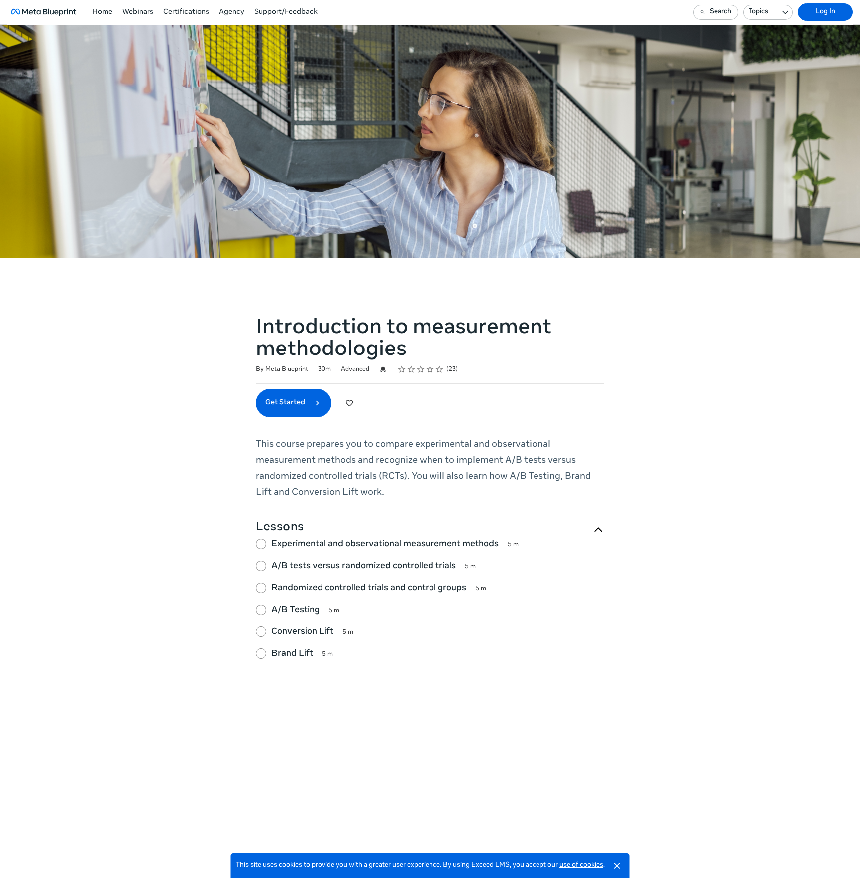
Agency (231, 12)
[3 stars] (421, 369)
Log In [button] (825, 12)
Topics (758, 12)
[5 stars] (439, 369)
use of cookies (581, 865)
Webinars (137, 12)
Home (102, 12)
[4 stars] (430, 369)
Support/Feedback (286, 12)
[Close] (617, 865)
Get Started (286, 402)
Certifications (186, 12)
